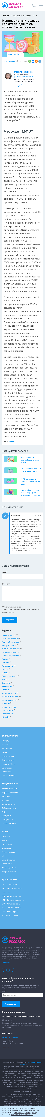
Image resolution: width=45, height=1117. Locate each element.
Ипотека (5, 689)
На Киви (5, 744)
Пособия (5, 662)
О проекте (6, 962)
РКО (3, 812)
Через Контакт (8, 756)
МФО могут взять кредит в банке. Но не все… (30, 481)
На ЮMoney (7, 748)
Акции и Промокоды (10, 642)
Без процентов (8, 760)
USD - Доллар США (9, 884)
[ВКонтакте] (33, 61)
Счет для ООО (8, 819)
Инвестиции (7, 686)
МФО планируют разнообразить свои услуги (30, 460)
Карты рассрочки (9, 693)
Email (4, 991)
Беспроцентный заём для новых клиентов (21, 1016)
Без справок (7, 768)
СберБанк (6, 836)
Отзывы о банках (9, 823)
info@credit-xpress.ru (10, 1038)
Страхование (7, 713)
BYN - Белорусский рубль (12, 888)
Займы (4, 679)
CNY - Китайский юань (11, 904)
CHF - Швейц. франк (10, 911)
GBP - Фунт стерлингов (11, 896)
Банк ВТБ (5, 840)
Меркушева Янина (23, 72)
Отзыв (5, 584)
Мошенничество (9, 707)
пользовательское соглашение (22, 1115)
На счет (5, 752)
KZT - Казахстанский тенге (13, 900)
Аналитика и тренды (11, 649)
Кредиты (6, 703)
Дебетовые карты (10, 676)
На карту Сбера (8, 764)
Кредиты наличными (10, 789)
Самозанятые (7, 710)
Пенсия (5, 659)
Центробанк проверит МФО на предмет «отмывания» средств (30, 492)
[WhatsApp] (29, 61)
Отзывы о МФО (8, 775)
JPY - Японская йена (10, 915)
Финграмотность (9, 645)
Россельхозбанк (8, 852)
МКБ (4, 856)
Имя (4, 572)
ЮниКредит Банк (9, 867)
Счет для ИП (7, 816)
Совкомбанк (7, 864)
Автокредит (7, 796)
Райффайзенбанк (9, 871)
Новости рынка (10, 61)
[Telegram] (39, 61)
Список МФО (7, 772)
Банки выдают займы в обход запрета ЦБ (31, 469)
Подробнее (6, 1047)
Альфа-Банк (7, 848)
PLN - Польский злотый (11, 908)
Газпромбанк (7, 844)
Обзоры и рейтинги (10, 652)
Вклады (5, 672)
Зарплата (6, 683)
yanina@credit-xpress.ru (23, 76)
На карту (5, 741)
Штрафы (5, 717)
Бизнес (12, 441)
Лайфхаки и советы (10, 638)
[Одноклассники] (36, 61)
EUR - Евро (6, 892)
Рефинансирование (10, 655)
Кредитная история (10, 696)
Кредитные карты (9, 700)
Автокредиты (7, 666)
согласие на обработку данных (25, 1113)
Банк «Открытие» (9, 860)
